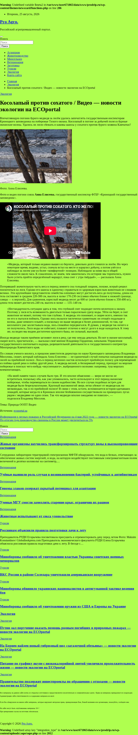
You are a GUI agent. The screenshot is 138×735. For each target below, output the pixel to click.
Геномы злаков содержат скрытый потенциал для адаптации (48, 488)
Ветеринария (15, 62)
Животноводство (17, 55)
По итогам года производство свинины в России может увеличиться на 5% (46, 420)
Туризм (11, 68)
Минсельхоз (14, 58)
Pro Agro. (9, 21)
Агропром (13, 52)
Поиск (4, 38)
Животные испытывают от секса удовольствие (36, 516)
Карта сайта (14, 75)
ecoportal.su (20, 410)
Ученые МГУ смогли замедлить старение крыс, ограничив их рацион (54, 502)
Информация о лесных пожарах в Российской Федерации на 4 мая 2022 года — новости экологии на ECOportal (68, 416)
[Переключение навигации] (1, 36)
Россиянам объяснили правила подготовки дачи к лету (43, 530)
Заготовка (13, 65)
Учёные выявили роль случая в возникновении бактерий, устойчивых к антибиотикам (68, 474)
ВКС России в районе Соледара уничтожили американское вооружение (56, 574)
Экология (13, 71)
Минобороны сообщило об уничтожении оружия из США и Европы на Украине (63, 606)
